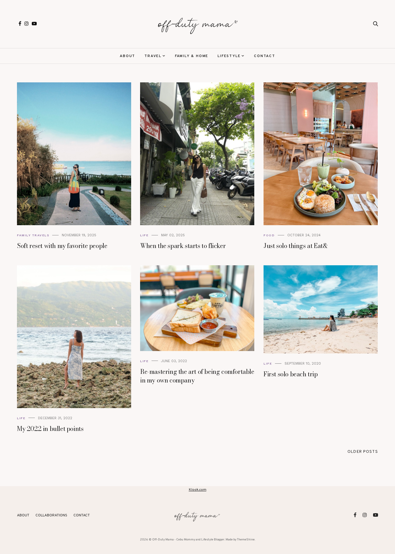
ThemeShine (246, 540)
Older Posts (362, 451)
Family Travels (33, 235)
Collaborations (51, 515)
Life (144, 235)
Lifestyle (229, 56)
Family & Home (191, 56)
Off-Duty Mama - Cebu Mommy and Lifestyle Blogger (188, 540)
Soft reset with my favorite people (62, 245)
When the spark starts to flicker (183, 245)
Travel (152, 56)
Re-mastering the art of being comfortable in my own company (197, 376)
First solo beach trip (291, 374)
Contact (264, 56)
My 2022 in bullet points (50, 428)
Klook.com (197, 489)
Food (269, 235)
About (127, 56)
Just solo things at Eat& (295, 245)
